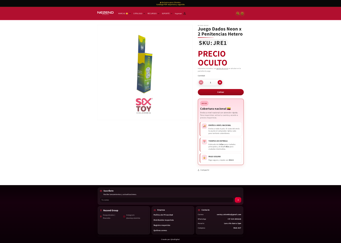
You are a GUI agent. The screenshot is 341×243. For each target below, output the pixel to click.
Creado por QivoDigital (170, 239)
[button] (124, 13)
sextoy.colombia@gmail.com (229, 214)
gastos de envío (222, 68)
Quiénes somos (160, 230)
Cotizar (220, 92)
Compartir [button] (204, 170)
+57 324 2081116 (234, 219)
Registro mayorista (162, 225)
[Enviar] (238, 200)
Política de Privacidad (163, 215)
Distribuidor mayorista (164, 220)
